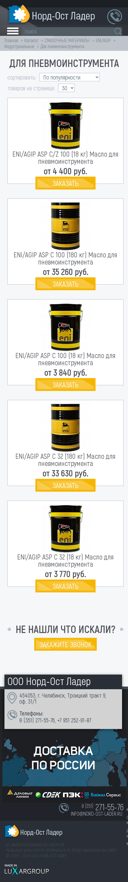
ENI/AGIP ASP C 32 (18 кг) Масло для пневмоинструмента (65, 560)
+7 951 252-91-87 (74, 720)
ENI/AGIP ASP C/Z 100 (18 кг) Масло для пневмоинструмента (65, 157)
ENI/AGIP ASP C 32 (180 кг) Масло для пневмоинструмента (65, 459)
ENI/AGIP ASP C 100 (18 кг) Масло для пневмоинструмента (65, 359)
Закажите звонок (65, 644)
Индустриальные (19, 46)
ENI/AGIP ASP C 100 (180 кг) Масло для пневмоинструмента (65, 258)
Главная (11, 40)
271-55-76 (45, 720)
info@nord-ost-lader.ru (96, 813)
